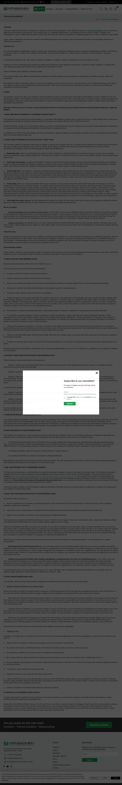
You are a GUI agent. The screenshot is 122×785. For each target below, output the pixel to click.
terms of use (80, 397)
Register (70, 404)
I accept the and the (81, 398)
